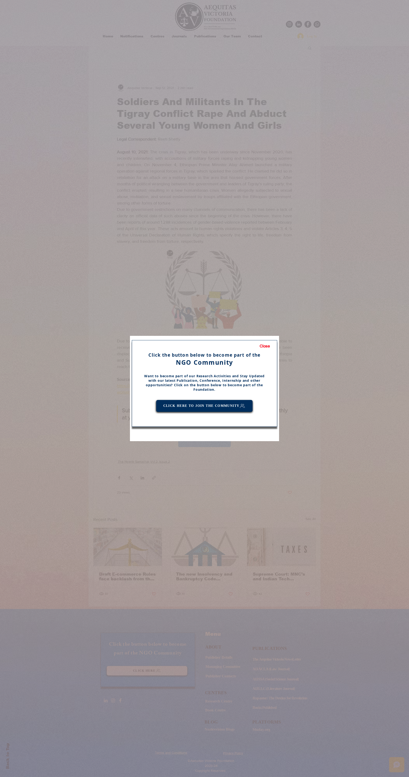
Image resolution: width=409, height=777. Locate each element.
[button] (265, 346)
